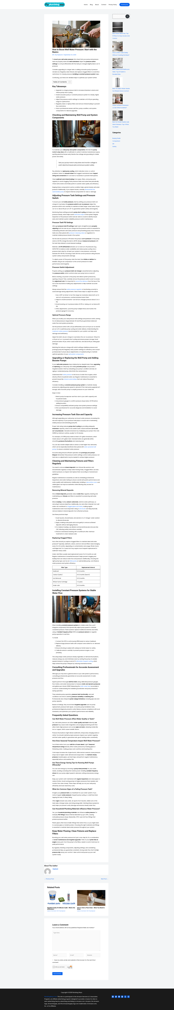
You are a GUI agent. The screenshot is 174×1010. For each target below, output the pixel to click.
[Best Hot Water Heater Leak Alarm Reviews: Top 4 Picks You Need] (117, 116)
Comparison (116, 141)
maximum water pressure (60, 331)
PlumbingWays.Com (50, 997)
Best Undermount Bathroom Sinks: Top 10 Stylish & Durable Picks (121, 71)
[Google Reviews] (128, 997)
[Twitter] (116, 997)
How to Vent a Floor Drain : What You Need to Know (91, 908)
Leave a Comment (51, 911)
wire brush (82, 509)
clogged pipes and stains (75, 506)
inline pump (73, 561)
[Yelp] (125, 997)
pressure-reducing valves (77, 233)
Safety (114, 146)
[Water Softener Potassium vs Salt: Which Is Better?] (117, 99)
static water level (85, 686)
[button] (124, 4)
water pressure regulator (74, 289)
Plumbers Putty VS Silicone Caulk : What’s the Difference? (61, 908)
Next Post (104, 879)
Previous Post (49, 879)
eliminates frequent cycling (84, 661)
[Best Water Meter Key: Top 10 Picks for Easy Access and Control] (117, 27)
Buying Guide (116, 138)
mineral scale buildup (70, 379)
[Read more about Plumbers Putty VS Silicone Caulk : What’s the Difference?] (61, 898)
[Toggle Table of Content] (68, 82)
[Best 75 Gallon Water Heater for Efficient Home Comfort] (117, 82)
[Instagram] (122, 997)
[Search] (127, 16)
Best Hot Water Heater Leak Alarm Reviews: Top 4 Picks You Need (120, 124)
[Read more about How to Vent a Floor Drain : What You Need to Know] (91, 898)
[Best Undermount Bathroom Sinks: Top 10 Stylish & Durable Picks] (117, 63)
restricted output (79, 214)
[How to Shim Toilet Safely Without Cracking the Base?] (117, 46)
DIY (53, 55)
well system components (76, 354)
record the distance (82, 281)
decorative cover (91, 482)
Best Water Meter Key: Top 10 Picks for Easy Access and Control (121, 36)
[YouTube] (119, 997)
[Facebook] (113, 997)
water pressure (67, 374)
